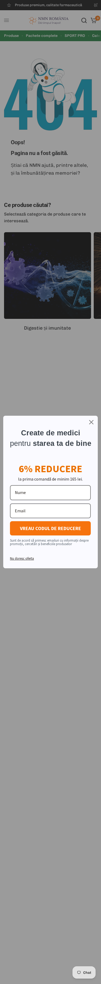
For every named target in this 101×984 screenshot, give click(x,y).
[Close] (91, 422)
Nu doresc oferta (22, 558)
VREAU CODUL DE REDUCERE (50, 528)
